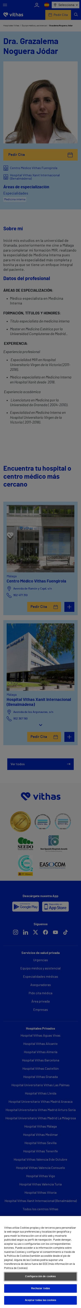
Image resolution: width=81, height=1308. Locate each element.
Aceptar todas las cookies (40, 1300)
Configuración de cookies (40, 1276)
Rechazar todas (40, 1288)
